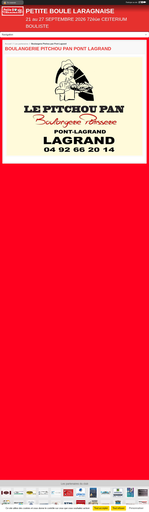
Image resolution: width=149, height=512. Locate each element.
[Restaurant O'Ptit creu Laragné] (143, 492)
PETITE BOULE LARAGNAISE (70, 11)
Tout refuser (118, 508)
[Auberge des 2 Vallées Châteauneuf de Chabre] (68, 492)
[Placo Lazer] (81, 492)
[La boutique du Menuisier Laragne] (93, 492)
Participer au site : (132, 2)
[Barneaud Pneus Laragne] (118, 492)
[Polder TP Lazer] (31, 492)
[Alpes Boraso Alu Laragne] (106, 492)
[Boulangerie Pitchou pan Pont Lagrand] (74, 106)
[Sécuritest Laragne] (19, 492)
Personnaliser (136, 508)
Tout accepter (101, 508)
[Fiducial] (130, 492)
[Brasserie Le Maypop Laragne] (6, 492)
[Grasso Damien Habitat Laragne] (43, 492)
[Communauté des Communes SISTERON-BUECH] (56, 492)
